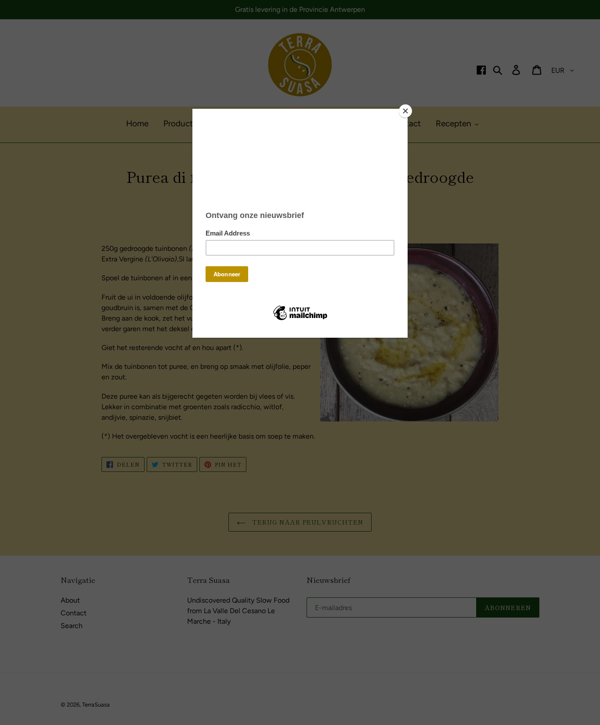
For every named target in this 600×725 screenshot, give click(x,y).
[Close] (405, 111)
